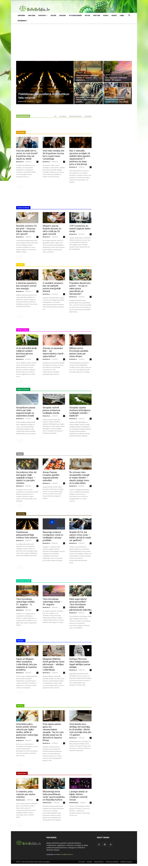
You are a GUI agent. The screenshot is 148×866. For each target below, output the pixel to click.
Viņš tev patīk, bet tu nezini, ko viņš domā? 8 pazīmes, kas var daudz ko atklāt (27, 154)
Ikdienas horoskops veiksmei (114, 74)
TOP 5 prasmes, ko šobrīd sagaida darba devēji (79, 229)
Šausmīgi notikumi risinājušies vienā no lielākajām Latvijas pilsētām (53, 536)
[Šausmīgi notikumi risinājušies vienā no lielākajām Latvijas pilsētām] (54, 523)
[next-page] (21, 186)
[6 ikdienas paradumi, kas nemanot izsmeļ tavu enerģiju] (27, 274)
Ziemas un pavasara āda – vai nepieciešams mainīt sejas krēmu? (53, 352)
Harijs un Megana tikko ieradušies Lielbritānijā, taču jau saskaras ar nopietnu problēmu (26, 664)
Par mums (82, 862)
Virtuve (87, 15)
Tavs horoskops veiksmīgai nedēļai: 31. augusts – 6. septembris (25, 603)
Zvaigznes (62, 15)
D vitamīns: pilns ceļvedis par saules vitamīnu (25, 794)
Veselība (53, 15)
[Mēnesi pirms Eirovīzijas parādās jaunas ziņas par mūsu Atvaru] (80, 339)
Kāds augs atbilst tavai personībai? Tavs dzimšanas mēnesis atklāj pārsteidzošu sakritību (80, 604)
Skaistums (96, 15)
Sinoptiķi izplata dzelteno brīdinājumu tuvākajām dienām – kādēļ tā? (79, 411)
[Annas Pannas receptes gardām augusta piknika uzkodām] (54, 464)
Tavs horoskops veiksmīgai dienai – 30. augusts (52, 602)
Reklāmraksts (20, 800)
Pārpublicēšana (98, 862)
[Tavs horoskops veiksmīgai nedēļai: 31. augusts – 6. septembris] (88, 71)
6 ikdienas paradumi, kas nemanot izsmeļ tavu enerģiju (26, 286)
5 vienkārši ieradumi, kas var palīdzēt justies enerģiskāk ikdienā (53, 287)
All (55, 116)
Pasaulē (114, 15)
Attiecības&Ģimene (75, 15)
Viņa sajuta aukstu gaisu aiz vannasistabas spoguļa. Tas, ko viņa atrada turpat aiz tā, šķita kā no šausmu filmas (53, 732)
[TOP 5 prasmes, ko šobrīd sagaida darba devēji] (80, 217)
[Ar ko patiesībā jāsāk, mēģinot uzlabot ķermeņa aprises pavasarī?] (27, 339)
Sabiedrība (21, 15)
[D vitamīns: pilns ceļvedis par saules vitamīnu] (27, 783)
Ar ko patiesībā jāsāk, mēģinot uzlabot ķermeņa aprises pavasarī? (26, 352)
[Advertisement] (74, 45)
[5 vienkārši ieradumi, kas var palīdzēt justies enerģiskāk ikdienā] (54, 274)
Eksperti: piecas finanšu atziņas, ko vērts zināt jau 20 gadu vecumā (52, 230)
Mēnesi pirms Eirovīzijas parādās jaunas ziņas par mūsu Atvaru (78, 352)
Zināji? (122, 15)
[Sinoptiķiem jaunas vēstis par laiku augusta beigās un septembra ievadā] (27, 399)
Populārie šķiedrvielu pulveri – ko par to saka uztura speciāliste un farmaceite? (80, 288)
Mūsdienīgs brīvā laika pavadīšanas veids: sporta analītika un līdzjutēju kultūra (54, 795)
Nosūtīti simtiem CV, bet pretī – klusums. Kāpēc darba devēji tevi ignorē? (26, 230)
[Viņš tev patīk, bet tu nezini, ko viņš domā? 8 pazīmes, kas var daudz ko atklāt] (27, 142)
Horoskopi (42, 15)
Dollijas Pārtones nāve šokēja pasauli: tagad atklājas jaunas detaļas (79, 663)
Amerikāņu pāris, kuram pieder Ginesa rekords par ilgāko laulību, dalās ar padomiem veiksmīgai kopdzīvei (27, 731)
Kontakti (89, 862)
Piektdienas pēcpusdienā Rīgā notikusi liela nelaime (27, 535)
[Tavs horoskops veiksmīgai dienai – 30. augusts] (117, 71)
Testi (107, 94)
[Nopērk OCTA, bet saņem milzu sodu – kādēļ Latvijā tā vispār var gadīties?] (80, 523)
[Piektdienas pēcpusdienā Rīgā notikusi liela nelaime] (45, 82)
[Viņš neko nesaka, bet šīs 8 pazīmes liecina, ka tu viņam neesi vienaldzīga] (54, 142)
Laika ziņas (31, 15)
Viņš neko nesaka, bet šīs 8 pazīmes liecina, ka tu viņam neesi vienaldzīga (53, 154)
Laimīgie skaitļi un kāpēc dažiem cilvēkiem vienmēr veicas (78, 795)
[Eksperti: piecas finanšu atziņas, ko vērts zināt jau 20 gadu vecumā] (54, 217)
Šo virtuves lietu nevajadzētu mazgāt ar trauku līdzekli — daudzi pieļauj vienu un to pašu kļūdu (79, 477)
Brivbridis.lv (20, 161)
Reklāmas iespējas (126, 862)
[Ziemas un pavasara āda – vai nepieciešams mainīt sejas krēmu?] (54, 339)
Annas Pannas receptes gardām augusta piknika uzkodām (51, 476)
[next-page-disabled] (21, 124)
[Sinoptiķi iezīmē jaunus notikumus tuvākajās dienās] (54, 399)
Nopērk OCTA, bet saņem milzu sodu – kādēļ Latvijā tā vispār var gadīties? (80, 536)
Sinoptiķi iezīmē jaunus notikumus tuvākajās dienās (51, 410)
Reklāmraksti (22, 21)
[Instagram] (105, 844)
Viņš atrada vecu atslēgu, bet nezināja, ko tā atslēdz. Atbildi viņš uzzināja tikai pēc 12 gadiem (80, 729)
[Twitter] (110, 845)
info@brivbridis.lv (67, 854)
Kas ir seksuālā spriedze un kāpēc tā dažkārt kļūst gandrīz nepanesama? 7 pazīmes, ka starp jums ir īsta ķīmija (79, 157)
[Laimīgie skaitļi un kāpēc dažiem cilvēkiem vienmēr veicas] (80, 783)
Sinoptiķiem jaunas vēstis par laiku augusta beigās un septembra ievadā (25, 411)
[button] (129, 16)
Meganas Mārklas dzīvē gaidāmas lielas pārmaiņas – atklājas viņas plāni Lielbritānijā (53, 664)
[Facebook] (99, 845)
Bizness (105, 15)
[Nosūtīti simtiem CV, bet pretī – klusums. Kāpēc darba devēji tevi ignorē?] (27, 217)
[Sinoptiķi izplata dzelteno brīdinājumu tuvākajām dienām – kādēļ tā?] (80, 399)
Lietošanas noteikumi (112, 862)
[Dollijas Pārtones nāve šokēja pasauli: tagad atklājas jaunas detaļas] (80, 650)
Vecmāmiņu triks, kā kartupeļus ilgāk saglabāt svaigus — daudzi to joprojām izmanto (26, 477)
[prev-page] (17, 124)
